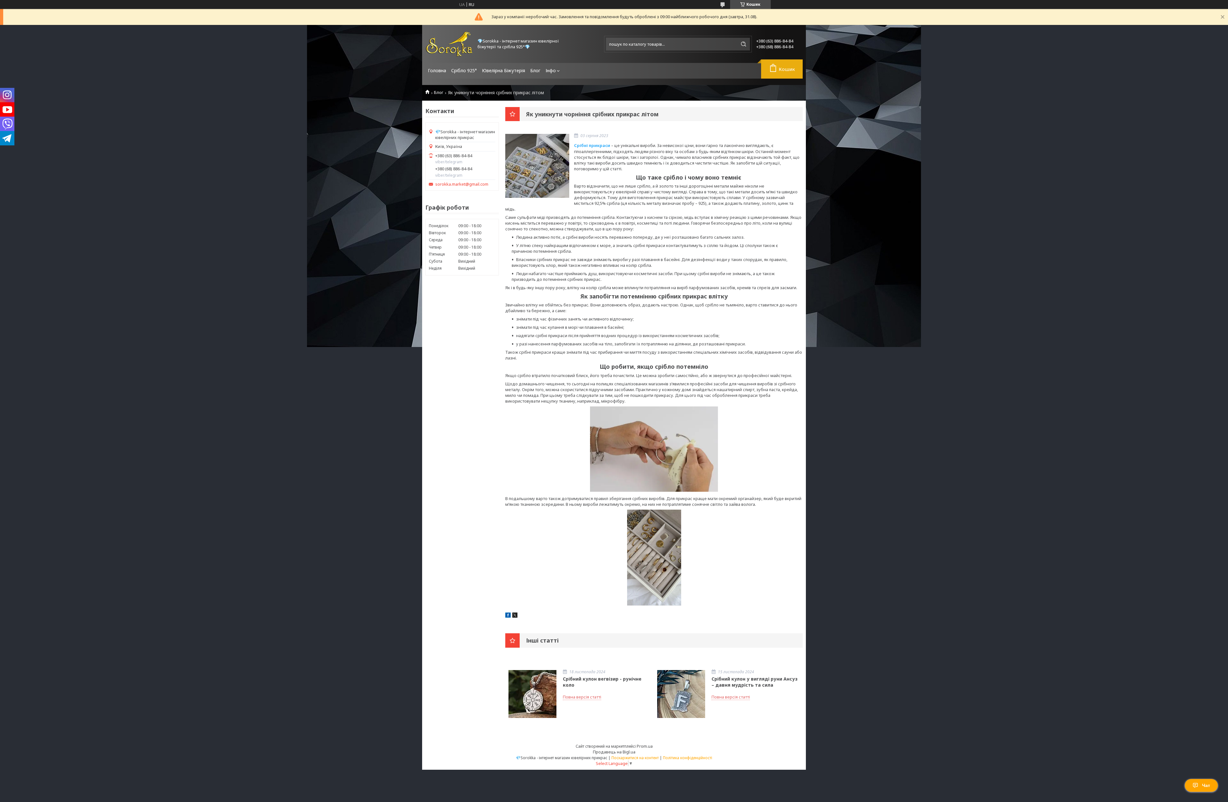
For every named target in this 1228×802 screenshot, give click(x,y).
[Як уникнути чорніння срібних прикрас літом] (537, 166)
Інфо (551, 70)
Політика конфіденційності (687, 757)
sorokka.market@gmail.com (461, 184)
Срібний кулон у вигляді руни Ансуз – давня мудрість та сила (755, 682)
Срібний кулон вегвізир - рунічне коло (602, 682)
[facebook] (508, 616)
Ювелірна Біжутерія (503, 70)
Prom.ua (645, 746)
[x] (514, 616)
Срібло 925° (464, 70)
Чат (1206, 785)
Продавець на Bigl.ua (614, 752)
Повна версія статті (582, 697)
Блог (535, 70)
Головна (437, 70)
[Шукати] (743, 44)
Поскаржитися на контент (635, 757)
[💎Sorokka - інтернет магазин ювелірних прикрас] (449, 44)
